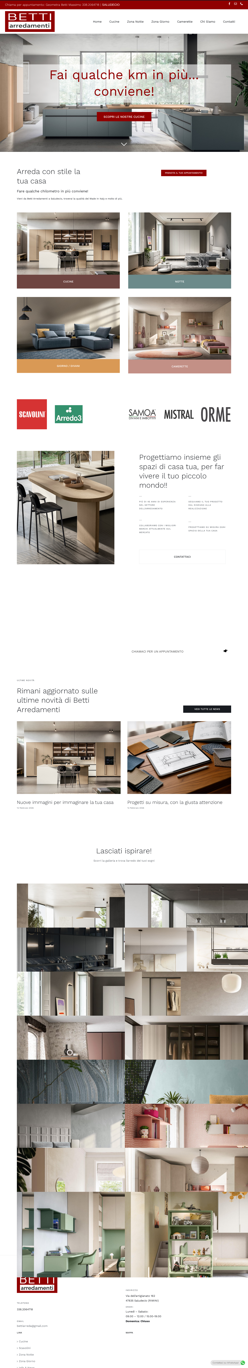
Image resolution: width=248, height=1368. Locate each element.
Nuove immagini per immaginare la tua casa (65, 802)
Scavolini (25, 1348)
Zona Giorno (27, 1361)
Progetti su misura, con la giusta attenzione (175, 802)
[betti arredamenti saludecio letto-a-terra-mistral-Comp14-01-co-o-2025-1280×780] (179, 298)
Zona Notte (26, 1354)
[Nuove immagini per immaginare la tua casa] (69, 757)
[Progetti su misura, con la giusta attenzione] (179, 757)
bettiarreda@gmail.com (32, 1326)
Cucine (23, 1341)
